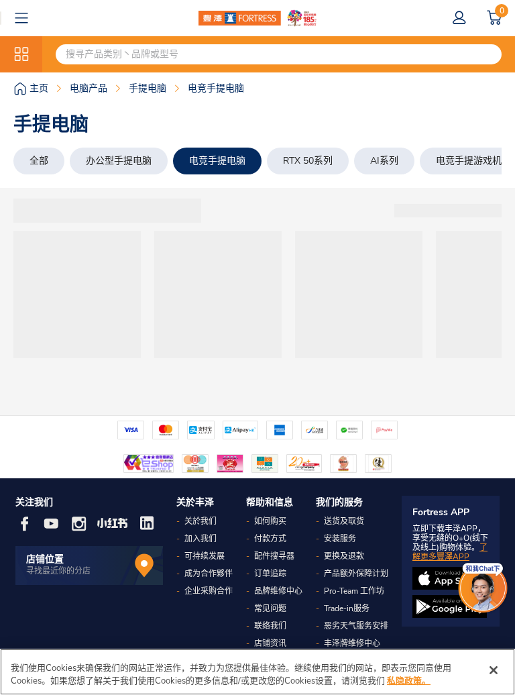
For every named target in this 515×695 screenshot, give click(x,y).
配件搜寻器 (274, 556)
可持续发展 (204, 556)
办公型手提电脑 (119, 160)
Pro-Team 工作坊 (354, 591)
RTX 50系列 (308, 160)
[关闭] (493, 670)
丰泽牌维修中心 (352, 643)
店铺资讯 (270, 643)
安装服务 (340, 538)
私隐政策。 (409, 681)
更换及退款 (344, 556)
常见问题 (270, 608)
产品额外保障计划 (356, 573)
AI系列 (384, 160)
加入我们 (200, 538)
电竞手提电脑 (217, 160)
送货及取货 (344, 521)
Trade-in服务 (346, 608)
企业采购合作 (208, 591)
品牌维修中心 (278, 591)
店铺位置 (45, 559)
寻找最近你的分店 (58, 571)
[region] (257, 672)
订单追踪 (270, 573)
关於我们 (200, 521)
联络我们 (270, 626)
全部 (39, 160)
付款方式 (270, 538)
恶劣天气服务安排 (356, 626)
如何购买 (270, 521)
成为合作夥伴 (208, 573)
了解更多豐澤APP (450, 552)
